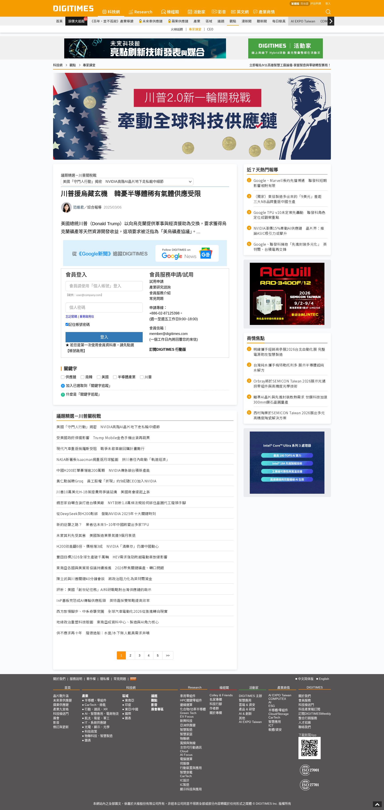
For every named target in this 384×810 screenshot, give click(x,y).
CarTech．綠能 (95, 705)
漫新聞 (247, 21)
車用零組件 (188, 696)
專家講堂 (195, 29)
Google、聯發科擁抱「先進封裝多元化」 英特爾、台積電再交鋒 (290, 246)
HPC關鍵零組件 (191, 700)
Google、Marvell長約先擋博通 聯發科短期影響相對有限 (290, 183)
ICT (271, 725)
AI (269, 702)
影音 (220, 11)
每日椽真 (279, 21)
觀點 (233, 21)
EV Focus (187, 716)
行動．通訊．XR (96, 709)
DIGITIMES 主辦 (250, 696)
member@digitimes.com (168, 334)
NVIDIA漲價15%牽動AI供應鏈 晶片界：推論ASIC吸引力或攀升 (289, 231)
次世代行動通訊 (191, 747)
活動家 (199, 11)
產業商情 (267, 11)
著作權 (91, 679)
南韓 (88, 377)
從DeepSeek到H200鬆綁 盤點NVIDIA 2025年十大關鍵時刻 (106, 513)
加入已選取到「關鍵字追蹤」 (89, 386)
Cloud (184, 751)
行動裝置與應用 (191, 768)
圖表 (88, 740)
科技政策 (91, 731)
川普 (148, 377)
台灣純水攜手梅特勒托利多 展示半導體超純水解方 (289, 367)
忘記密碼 (71, 316)
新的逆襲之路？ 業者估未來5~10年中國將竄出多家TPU (102, 524)
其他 (242, 718)
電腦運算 (186, 759)
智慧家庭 (186, 734)
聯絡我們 (304, 727)
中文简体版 (306, 679)
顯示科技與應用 (191, 789)
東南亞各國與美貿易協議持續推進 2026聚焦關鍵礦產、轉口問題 (110, 567)
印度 (128, 705)
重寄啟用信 (87, 316)
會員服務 (304, 700)
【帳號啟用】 (76, 351)
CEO (210, 29)
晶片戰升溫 (61, 696)
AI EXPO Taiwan (303, 21)
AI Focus (186, 754)
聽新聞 (262, 21)
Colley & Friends (221, 695)
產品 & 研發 (247, 709)
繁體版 (295, 3)
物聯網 (184, 738)
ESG (271, 706)
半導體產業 (127, 377)
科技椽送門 (61, 713)
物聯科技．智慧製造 (99, 736)
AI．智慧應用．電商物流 (102, 713)
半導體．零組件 (95, 700)
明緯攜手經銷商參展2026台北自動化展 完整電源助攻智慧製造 (289, 351)
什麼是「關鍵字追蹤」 (84, 394)
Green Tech (188, 713)
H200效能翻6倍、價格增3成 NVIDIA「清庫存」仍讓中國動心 (107, 546)
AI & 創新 (245, 713)
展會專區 (157, 709)
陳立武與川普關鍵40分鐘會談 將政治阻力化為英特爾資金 (104, 578)
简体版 (304, 3)
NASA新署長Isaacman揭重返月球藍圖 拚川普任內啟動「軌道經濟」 (113, 459)
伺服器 (184, 763)
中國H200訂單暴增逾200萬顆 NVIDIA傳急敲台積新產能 (103, 470)
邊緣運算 (186, 705)
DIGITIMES (315, 687)
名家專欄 (216, 699)
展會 (56, 718)
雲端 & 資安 (247, 705)
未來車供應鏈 (152, 21)
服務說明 (76, 679)
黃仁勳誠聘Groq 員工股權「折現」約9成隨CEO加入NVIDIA (106, 481)
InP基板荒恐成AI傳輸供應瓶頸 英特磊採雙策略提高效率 (103, 600)
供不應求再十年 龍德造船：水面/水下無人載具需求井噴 (103, 632)
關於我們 (59, 679)
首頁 (59, 21)
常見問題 (156, 299)
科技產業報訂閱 (309, 709)
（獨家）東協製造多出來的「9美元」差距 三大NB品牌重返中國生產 (289, 199)
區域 (209, 21)
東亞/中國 (131, 709)
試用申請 (156, 281)
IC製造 (184, 784)
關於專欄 (216, 712)
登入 (328, 3)
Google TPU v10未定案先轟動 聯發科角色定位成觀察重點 (290, 215)
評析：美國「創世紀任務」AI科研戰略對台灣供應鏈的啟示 (104, 589)
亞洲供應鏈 (188, 725)
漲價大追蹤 (77, 20)
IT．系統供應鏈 (95, 722)
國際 (128, 713)
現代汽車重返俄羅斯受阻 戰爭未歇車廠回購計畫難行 (100, 448)
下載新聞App (307, 735)
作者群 (214, 708)
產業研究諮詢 (160, 287)
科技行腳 (216, 704)
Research (143, 11)
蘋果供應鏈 (180, 21)
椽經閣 (173, 11)
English (324, 679)
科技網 (114, 11)
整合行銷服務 (307, 718)
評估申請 (315, 3)
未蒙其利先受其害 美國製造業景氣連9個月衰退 (96, 535)
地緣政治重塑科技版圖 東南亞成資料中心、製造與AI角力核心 (107, 622)
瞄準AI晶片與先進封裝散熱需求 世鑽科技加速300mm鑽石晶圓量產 (291, 399)
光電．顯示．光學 (97, 727)
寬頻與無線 (188, 743)
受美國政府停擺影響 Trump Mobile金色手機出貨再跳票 (103, 437)
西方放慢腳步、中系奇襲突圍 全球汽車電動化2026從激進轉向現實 (112, 611)
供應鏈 (71, 377)
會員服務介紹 (160, 293)
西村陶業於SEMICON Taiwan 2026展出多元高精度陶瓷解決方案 (289, 415)
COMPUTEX (277, 699)
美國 (105, 377)
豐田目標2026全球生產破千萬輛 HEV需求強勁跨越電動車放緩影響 (112, 556)
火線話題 (177, 29)
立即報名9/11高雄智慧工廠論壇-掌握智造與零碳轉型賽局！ (290, 65)
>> (168, 655)
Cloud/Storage (278, 714)
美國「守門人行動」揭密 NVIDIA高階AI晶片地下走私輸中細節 (108, 426)
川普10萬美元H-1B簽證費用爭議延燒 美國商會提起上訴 (103, 491)
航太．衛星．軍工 (97, 718)
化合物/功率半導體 (193, 709)
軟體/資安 (275, 729)
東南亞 (129, 700)
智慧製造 (186, 729)
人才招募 (304, 722)
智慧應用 (245, 700)
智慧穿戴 (186, 772)
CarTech (186, 776)
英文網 (243, 11)
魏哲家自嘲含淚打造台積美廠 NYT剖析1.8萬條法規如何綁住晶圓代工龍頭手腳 (121, 502)
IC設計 (184, 780)
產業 (197, 21)
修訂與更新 (61, 727)
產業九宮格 (61, 709)
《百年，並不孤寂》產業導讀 (111, 21)
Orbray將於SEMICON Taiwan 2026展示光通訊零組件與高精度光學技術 (290, 383)
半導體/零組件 (278, 710)
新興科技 (186, 720)
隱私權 (104, 679)
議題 (221, 21)
